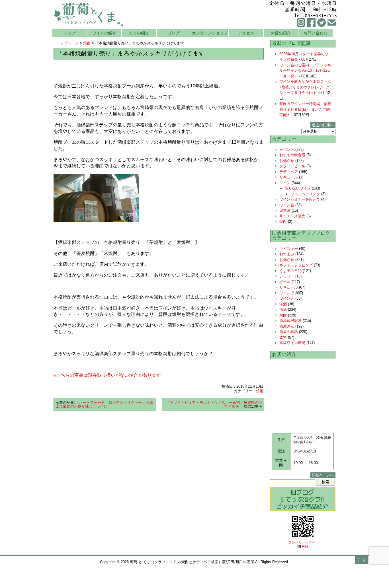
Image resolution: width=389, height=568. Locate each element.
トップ (69, 33)
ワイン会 (286, 205)
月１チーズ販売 (292, 216)
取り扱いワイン (298, 188)
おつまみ (286, 254)
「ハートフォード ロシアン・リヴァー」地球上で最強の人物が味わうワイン (104, 404)
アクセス (246, 33)
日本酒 (284, 210)
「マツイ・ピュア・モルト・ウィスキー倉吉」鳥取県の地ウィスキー (214, 404)
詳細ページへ (323, 475)
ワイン (284, 183)
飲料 (283, 337)
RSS (305, 546)
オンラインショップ (210, 33)
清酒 (283, 309)
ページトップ (361, 560)
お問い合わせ (315, 33)
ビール (284, 282)
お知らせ (286, 161)
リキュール (288, 177)
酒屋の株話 (288, 332)
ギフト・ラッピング (296, 265)
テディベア (288, 172)
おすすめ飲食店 (292, 155)
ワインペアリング (305, 194)
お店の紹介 (281, 33)
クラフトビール (292, 166)
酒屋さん (286, 326)
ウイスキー (288, 248)
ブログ (174, 33)
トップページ (67, 43)
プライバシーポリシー (302, 542)
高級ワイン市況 (292, 343)
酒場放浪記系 (290, 320)
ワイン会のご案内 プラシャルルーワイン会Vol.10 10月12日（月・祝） (305, 70)
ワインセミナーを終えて (299, 199)
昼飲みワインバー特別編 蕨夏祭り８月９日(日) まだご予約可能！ (305, 109)
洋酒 (283, 304)
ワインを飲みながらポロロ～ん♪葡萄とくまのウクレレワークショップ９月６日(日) (305, 87)
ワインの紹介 (104, 33)
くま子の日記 (290, 271)
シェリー (286, 276)
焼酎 (87, 43)
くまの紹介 (139, 33)
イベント (286, 149)
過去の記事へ (323, 125)
